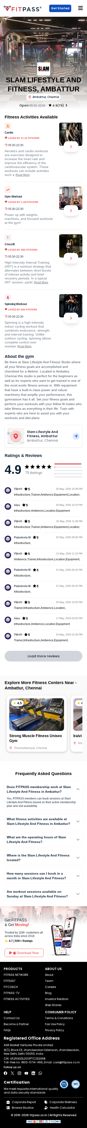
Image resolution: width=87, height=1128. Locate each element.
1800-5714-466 (32, 1062)
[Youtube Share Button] (26, 1073)
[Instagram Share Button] (19, 1073)
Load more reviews (44, 656)
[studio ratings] (66, 105)
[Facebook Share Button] (5, 1073)
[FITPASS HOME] (23, 8)
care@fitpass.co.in (66, 1062)
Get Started (60, 8)
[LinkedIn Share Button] (33, 1073)
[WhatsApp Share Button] (40, 1073)
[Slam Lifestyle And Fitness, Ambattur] (76, 436)
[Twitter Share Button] (12, 1073)
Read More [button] (23, 175)
